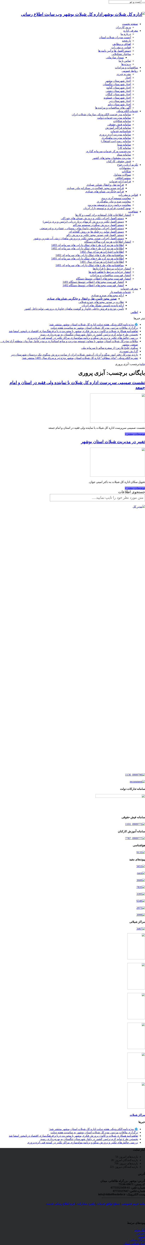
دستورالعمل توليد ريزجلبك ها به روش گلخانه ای (96, 231)
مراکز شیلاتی (137, 1239)
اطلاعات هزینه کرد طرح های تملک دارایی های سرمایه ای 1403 (87, 245)
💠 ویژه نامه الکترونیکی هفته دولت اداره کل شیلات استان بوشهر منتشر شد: (93, 324)
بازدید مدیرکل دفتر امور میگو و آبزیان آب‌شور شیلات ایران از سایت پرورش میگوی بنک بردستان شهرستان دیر (74, 354)
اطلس (134, 312)
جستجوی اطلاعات (131, 492)
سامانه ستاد (124, 154)
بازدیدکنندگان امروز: (126, 1160)
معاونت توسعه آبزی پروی (116, 198)
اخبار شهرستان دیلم (119, 104)
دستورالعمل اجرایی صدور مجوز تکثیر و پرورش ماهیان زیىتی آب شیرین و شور (78, 238)
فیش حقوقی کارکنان (118, 161)
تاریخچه (126, 40)
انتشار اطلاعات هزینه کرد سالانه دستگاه (107, 241)
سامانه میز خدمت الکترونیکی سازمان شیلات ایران (101, 114)
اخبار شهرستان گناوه (118, 87)
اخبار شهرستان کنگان (118, 94)
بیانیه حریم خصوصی (133, 1203)
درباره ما (126, 33)
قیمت (141, 1236)
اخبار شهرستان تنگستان (117, 84)
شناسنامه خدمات (121, 131)
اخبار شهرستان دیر (120, 100)
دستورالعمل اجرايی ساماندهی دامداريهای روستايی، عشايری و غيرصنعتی (82, 228)
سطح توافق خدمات (108, 1203)
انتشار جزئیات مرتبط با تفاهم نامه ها (110, 271)
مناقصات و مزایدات (126, 67)
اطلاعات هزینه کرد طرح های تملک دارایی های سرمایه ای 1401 (87, 258)
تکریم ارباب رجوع (127, 164)
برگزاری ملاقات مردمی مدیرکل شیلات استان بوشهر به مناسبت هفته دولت (94, 327)
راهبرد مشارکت (86, 1203)
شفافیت (133, 211)
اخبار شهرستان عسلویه (117, 97)
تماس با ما (125, 60)
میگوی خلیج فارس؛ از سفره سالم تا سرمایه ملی (109, 347)
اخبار (128, 77)
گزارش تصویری (128, 351)
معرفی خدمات (129, 288)
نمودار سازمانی (115, 57)
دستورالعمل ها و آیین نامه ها (114, 50)
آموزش (140, 1233)
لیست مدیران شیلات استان (115, 37)
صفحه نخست (130, 23)
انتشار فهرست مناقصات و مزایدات (110, 275)
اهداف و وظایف (121, 44)
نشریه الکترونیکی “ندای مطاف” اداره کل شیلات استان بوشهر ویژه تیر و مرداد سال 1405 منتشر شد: (80, 357)
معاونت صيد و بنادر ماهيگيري (114, 201)
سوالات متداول (122, 174)
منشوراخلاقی (123, 178)
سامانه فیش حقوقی (119, 124)
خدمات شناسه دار (120, 291)
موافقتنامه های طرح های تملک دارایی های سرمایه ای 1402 (90, 255)
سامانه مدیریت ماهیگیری (116, 137)
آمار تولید (139, 1229)
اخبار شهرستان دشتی (118, 90)
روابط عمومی (130, 70)
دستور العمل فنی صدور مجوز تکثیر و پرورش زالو (95, 235)
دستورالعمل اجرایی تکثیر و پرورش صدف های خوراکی (92, 218)
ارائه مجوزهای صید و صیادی (107, 295)
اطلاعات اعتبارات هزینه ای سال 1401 (102, 261)
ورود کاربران (123, 27)
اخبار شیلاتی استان (134, 1243)
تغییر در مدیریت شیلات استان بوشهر (113, 441)
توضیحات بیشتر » (135, 433)
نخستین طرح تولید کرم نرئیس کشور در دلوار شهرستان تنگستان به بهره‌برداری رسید (89, 334)
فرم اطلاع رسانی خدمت (60, 1203)
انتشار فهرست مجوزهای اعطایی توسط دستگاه (103, 278)
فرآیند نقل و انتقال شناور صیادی (105, 184)
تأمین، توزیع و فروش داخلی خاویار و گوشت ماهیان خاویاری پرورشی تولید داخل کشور (74, 308)
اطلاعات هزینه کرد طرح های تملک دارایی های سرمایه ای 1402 (87, 248)
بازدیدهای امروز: (128, 1156)
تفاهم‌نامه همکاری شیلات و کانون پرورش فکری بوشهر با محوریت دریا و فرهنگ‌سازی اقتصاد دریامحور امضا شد (73, 331)
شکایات (126, 171)
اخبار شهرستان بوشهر (118, 80)
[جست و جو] (143, 2)
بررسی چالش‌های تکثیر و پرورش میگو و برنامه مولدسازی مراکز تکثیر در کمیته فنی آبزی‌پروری (82, 337)
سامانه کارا (124, 147)
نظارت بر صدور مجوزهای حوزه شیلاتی (101, 302)
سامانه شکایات (122, 121)
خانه (142, 364)
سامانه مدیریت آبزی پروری (115, 134)
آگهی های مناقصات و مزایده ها (113, 107)
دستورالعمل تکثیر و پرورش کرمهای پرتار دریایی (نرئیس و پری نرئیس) (83, 221)
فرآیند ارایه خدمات (120, 181)
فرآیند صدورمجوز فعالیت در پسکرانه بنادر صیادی (95, 188)
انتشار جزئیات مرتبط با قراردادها (112, 268)
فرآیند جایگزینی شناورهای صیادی (104, 191)
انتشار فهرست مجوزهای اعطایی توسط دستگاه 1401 (93, 281)
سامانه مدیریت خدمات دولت (114, 117)
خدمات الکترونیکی (127, 111)
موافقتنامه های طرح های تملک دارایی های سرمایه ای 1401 (90, 265)
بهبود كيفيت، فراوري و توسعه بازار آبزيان (107, 208)
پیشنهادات (125, 167)
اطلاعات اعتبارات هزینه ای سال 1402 (102, 251)
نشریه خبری (124, 74)
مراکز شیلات (137, 1114)
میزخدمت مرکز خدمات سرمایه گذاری (108, 151)
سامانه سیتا (124, 144)
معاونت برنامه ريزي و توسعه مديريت (109, 204)
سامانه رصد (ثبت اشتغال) (116, 141)
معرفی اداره (130, 30)
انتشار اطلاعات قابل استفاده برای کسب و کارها (103, 214)
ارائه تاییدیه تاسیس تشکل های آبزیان (103, 305)
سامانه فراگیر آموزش (118, 127)
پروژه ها (126, 64)
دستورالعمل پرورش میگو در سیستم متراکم (98, 224)
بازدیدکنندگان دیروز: (126, 1166)
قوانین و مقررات (121, 47)
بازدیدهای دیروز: (128, 1163)
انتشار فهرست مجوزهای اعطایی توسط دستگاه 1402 (93, 285)
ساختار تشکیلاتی (121, 54)
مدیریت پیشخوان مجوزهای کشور (111, 157)
